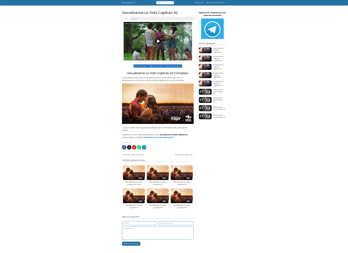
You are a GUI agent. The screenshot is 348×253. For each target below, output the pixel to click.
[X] (129, 147)
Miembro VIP (199, 3)
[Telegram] (144, 147)
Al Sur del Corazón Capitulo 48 (133, 155)
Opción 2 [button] (134, 19)
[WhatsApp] (139, 147)
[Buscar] (172, 2)
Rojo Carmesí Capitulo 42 (183, 155)
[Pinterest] (134, 147)
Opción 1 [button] (126, 19)
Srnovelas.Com (128, 2)
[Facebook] (124, 147)
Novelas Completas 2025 (215, 3)
